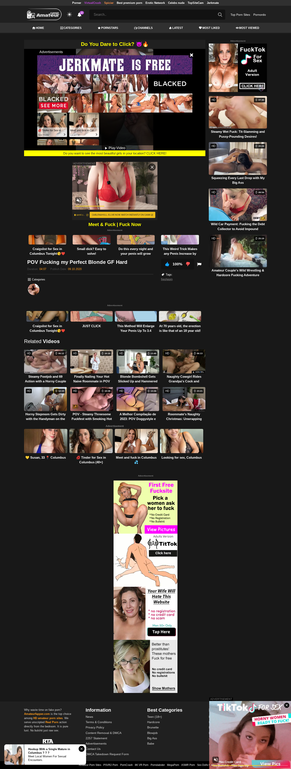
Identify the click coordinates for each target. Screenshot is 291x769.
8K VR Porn (141, 764)
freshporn (167, 279)
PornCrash (126, 764)
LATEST (177, 28)
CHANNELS (145, 28)
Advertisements (96, 743)
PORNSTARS (109, 28)
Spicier (109, 2)
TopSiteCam (196, 2)
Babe (150, 743)
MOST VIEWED (249, 28)
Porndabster (158, 764)
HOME (40, 28)
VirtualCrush (92, 2)
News (89, 716)
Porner (76, 2)
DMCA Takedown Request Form (107, 754)
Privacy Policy (95, 727)
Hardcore (153, 722)
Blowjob (152, 733)
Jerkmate (213, 2)
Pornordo (259, 14)
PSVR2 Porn (110, 764)
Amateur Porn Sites (90, 764)
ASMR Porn (188, 764)
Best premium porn (129, 2)
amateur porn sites (50, 718)
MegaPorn (173, 764)
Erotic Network (155, 2)
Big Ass (152, 738)
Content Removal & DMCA (103, 733)
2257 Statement (96, 738)
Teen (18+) (154, 716)
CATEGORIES (72, 28)
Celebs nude (176, 2)
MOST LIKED (211, 28)
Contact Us (93, 749)
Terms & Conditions (99, 722)
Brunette (153, 727)
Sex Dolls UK (204, 764)
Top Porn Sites (240, 14)
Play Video (116, 148)
